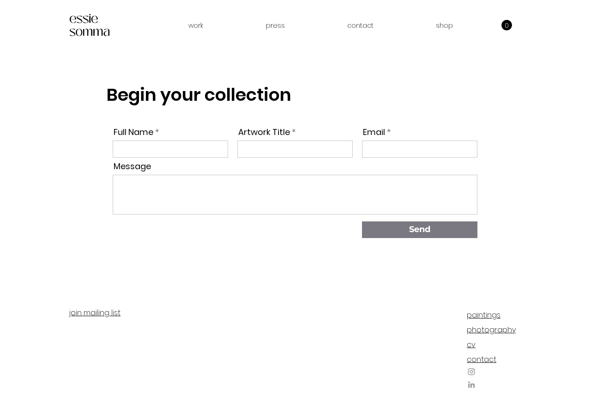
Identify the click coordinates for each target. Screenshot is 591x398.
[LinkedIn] (471, 384)
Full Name (133, 132)
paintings (484, 315)
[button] (196, 25)
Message (132, 166)
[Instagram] (471, 371)
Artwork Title (264, 132)
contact (481, 359)
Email (374, 132)
